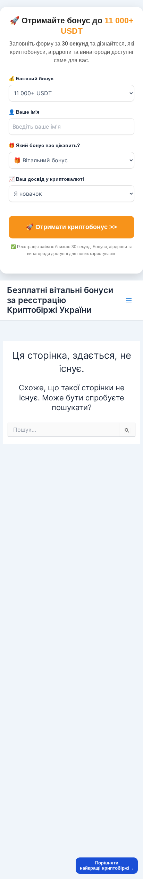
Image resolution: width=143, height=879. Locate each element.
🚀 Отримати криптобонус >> (71, 226)
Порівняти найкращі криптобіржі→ (107, 865)
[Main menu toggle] (128, 300)
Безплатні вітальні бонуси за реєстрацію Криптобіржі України (60, 300)
